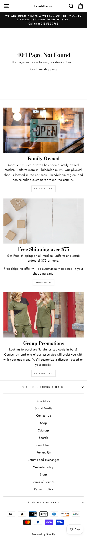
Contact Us (43, 373)
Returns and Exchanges (43, 460)
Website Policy (43, 467)
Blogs (43, 474)
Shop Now (43, 282)
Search (43, 438)
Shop (43, 423)
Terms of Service (43, 482)
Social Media (43, 408)
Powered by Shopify (43, 534)
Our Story (43, 401)
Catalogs (43, 430)
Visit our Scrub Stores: (43, 387)
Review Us (43, 452)
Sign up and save (43, 502)
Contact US (43, 188)
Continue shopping (43, 69)
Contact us (11, 354)
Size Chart (43, 445)
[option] (43, 20)
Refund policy (43, 489)
